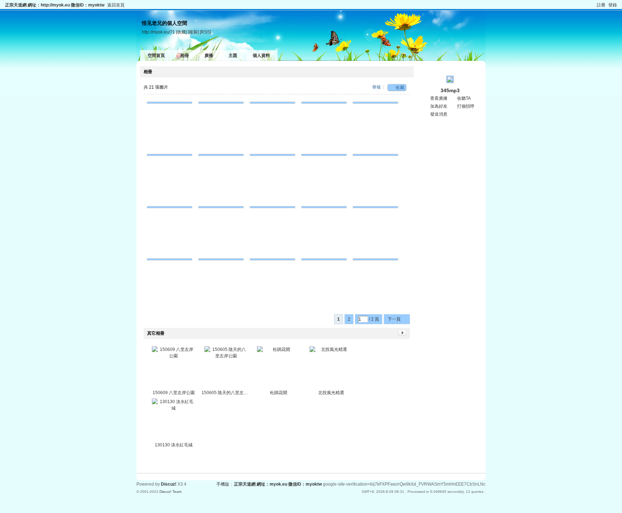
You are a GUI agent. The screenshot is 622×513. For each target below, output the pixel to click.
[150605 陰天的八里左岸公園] (226, 367)
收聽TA (464, 98)
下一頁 (394, 319)
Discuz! (168, 484)
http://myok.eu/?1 (158, 32)
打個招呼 (465, 106)
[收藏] (181, 32)
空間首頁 (156, 55)
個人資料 (261, 55)
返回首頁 (116, 5)
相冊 (184, 55)
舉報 (376, 87)
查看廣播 (438, 98)
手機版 (222, 484)
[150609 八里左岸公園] (173, 367)
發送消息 (438, 114)
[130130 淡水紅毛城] (173, 420)
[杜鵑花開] (278, 367)
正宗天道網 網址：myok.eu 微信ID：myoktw (278, 484)
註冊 (601, 5)
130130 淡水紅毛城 (174, 444)
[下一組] (402, 334)
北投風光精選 (331, 392)
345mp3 (450, 90)
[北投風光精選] (331, 367)
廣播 (208, 55)
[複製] (193, 32)
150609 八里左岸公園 (174, 392)
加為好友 (438, 106)
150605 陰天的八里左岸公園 (229, 392)
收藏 (400, 87)
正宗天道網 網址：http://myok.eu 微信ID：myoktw (54, 5)
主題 (233, 55)
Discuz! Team (170, 492)
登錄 (612, 5)
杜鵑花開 (278, 392)
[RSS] (205, 32)
